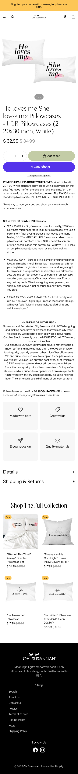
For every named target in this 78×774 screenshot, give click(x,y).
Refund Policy (17, 719)
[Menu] (4, 16)
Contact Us (15, 702)
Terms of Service (18, 714)
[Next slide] (34, 531)
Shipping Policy (18, 731)
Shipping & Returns (23, 481)
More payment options (39, 175)
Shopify (59, 766)
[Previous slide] (7, 531)
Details (10, 472)
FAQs (12, 725)
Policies (13, 708)
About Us (14, 697)
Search (13, 691)
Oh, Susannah (31, 766)
